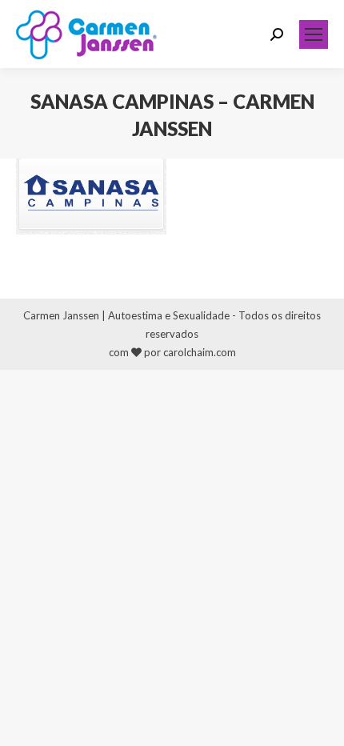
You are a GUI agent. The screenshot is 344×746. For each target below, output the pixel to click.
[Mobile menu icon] (313, 34)
